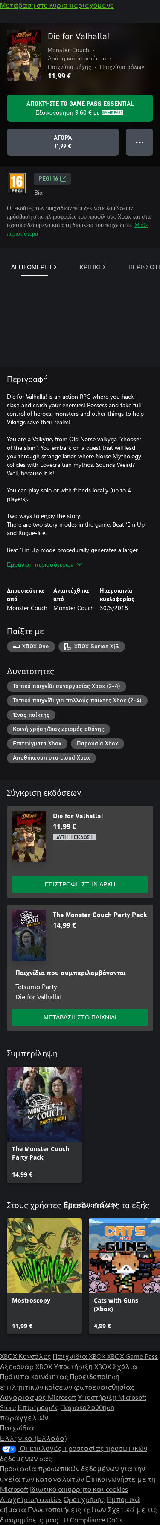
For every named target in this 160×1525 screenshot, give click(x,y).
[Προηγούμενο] (127, 1205)
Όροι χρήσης (84, 1499)
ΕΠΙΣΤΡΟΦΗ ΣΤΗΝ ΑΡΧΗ (80, 884)
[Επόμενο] (144, 1205)
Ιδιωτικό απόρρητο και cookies (79, 1489)
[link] (44, 1125)
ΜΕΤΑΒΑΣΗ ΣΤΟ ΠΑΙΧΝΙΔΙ (80, 1017)
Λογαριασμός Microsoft (38, 1397)
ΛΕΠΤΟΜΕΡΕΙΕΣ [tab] (34, 267)
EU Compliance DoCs (91, 1519)
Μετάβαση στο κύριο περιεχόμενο (57, 4)
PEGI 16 (48, 179)
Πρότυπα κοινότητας (34, 1376)
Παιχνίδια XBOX (80, 1356)
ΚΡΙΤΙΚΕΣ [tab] (93, 267)
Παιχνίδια (17, 1427)
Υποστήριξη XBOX (83, 1366)
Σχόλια (125, 1366)
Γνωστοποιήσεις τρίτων (67, 1509)
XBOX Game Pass (132, 1356)
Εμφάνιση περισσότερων (40, 564)
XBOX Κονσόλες (25, 1356)
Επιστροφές (38, 1407)
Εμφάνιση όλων (90, 1204)
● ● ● (140, 142)
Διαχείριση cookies (31, 1499)
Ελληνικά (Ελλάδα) (33, 1437)
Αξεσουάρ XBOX (27, 1366)
